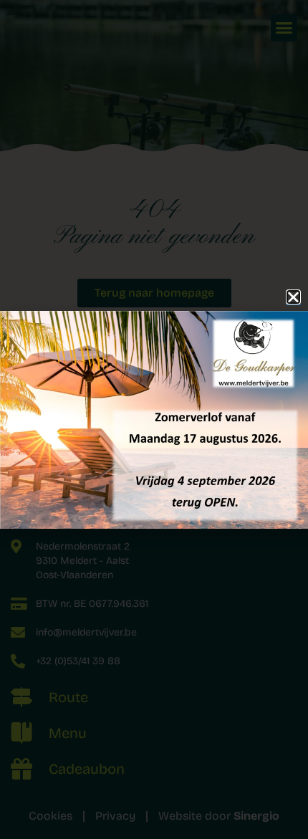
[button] (293, 297)
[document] (154, 419)
